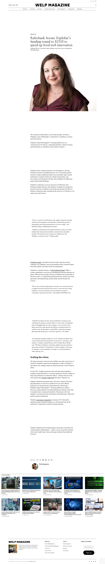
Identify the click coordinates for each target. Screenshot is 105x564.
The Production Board (58, 270)
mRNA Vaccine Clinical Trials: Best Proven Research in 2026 (31, 491)
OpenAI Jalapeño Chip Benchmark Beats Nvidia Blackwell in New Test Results (10, 492)
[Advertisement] (52, 21)
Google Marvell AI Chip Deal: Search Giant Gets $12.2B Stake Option (72, 492)
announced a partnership (43, 400)
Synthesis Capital (35, 262)
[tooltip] (90, 1)
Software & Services (67, 546)
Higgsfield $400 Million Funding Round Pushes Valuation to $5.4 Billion (93, 492)
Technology (65, 550)
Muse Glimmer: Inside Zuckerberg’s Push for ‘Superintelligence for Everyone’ (73, 513)
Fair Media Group (32, 561)
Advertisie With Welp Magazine (52, 546)
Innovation (33, 34)
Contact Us (47, 548)
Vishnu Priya (5, 494)
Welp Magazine (44, 464)
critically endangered (47, 378)
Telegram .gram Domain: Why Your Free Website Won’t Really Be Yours (52, 492)
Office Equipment (67, 543)
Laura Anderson (47, 494)
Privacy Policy (48, 550)
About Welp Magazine (50, 543)
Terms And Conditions (50, 552)
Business (65, 548)
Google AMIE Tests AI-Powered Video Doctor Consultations (51, 512)
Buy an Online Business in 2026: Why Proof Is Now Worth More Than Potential (93, 513)
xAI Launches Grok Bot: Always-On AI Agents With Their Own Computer (10, 513)
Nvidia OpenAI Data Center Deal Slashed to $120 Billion (31, 512)
